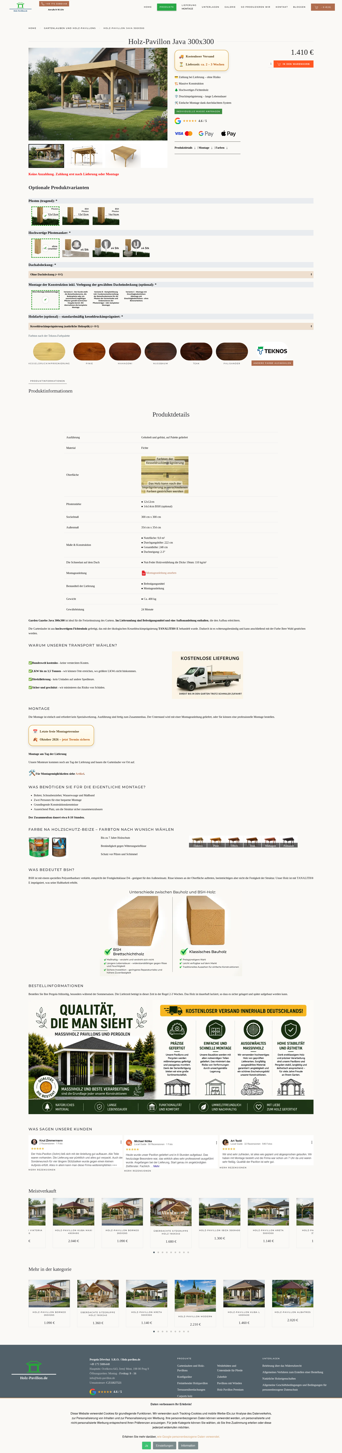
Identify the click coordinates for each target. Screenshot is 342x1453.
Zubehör (222, 1376)
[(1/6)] (198, 841)
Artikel (80, 773)
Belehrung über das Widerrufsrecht (282, 1365)
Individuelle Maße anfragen (198, 111)
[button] (323, 7)
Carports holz (184, 1396)
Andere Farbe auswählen (272, 363)
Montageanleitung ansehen (161, 572)
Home (148, 7)
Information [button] (188, 1445)
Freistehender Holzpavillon (192, 1383)
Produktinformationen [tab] (47, 381)
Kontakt (282, 7)
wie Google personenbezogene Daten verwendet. (188, 1436)
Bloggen (299, 7)
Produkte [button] (167, 7)
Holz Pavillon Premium (230, 1389)
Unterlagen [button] (210, 7)
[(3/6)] (234, 841)
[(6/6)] (289, 841)
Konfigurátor (184, 1376)
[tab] (46, 156)
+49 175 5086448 (56, 3)
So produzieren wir (255, 7)
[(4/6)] (252, 841)
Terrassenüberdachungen (191, 1389)
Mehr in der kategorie (49, 1269)
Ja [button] (146, 1445)
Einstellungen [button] (164, 1445)
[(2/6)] (216, 841)
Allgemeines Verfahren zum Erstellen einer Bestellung (292, 1372)
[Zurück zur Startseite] (20, 7)
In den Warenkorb (296, 64)
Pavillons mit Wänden (229, 1383)
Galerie (230, 7)
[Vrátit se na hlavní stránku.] (34, 1370)
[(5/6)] (270, 841)
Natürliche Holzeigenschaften (279, 1378)
